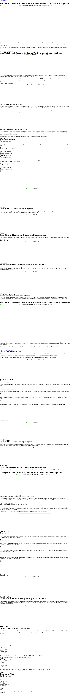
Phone (1, 687)
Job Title (2, 653)
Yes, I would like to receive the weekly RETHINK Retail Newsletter (16, 657)
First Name (2, 647)
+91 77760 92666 (4, 678)
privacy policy (46, 655)
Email (1, 650)
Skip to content (3, 0)
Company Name (3, 651)
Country (2, 688)
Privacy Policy (41, 691)
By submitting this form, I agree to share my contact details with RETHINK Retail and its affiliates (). (25, 655)
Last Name (2, 648)
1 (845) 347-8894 (4, 677)
